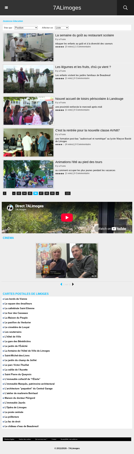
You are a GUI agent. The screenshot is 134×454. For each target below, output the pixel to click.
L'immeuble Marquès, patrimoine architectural (29, 384)
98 (47, 193)
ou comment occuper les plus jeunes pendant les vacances (85, 170)
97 (41, 193)
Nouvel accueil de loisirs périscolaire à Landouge (89, 98)
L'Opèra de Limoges (15, 407)
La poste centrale (13, 412)
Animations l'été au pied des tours (78, 162)
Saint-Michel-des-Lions (16, 355)
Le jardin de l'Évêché (15, 346)
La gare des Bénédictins (17, 341)
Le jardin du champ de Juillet (20, 360)
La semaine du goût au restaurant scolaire (84, 35)
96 (35, 193)
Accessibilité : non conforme (69, 439)
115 (67, 193)
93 (19, 193)
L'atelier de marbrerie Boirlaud (21, 393)
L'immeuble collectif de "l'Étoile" (22, 379)
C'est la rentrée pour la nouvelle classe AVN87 (87, 130)
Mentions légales (9, 439)
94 (24, 193)
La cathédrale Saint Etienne (19, 308)
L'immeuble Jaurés (14, 402)
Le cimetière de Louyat (16, 327)
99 (52, 193)
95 (30, 193)
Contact (54, 439)
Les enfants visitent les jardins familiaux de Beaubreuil (82, 75)
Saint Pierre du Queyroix (17, 374)
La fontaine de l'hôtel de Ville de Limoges (27, 350)
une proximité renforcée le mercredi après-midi (78, 107)
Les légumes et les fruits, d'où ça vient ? (83, 67)
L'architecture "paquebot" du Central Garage (28, 388)
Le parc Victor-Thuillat (16, 365)
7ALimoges (67, 8)
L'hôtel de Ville (12, 336)
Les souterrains (12, 332)
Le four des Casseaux (16, 313)
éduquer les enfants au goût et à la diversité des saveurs (84, 43)
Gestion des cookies (25, 439)
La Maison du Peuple (16, 317)
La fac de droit (12, 421)
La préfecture (11, 417)
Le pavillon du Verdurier (17, 322)
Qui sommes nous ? (41, 439)
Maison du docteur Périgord (19, 398)
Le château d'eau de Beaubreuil (21, 426)
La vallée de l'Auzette (16, 369)
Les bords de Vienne (15, 299)
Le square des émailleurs (18, 303)
